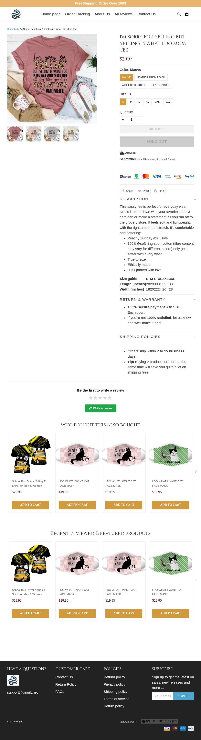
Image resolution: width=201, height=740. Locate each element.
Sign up (184, 696)
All (16, 29)
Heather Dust (161, 85)
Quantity (126, 112)
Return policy (114, 706)
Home (10, 29)
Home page (51, 14)
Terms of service (116, 699)
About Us (102, 14)
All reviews (124, 14)
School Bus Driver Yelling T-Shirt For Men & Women (29, 483)
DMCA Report (128, 722)
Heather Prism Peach (151, 77)
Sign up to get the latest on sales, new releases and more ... (173, 682)
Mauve (135, 70)
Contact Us (146, 14)
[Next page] (196, 472)
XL (147, 101)
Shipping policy (115, 692)
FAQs (59, 692)
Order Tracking (77, 14)
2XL (157, 101)
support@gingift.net (22, 692)
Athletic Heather (133, 85)
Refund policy (114, 677)
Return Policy (65, 684)
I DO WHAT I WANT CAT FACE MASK (74, 483)
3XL (168, 101)
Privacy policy (114, 684)
